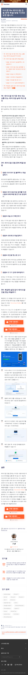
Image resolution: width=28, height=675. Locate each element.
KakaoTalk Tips (7, 602)
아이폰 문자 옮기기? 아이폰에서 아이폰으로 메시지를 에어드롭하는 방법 (16, 571)
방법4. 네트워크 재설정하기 (14, 77)
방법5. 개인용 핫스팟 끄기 (14, 80)
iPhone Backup (7, 608)
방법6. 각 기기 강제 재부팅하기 (15, 83)
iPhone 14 (12, 599)
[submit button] (19, 657)
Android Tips (7, 614)
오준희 (4, 19)
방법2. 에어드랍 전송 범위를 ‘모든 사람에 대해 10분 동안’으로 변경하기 (15, 69)
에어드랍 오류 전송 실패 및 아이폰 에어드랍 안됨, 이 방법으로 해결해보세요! (16, 564)
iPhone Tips (3, 21)
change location (7, 605)
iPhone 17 (16, 594)
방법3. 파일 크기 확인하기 (14, 74)
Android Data (7, 594)
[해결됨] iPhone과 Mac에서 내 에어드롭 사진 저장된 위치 (15, 578)
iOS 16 (15, 602)
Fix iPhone (16, 614)
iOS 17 (5, 599)
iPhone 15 (21, 597)
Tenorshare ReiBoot (16, 303)
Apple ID (17, 608)
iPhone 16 (13, 597)
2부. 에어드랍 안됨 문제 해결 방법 (14, 59)
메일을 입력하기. (11, 657)
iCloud (5, 611)
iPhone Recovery (8, 617)
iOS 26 (5, 597)
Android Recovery (19, 605)
